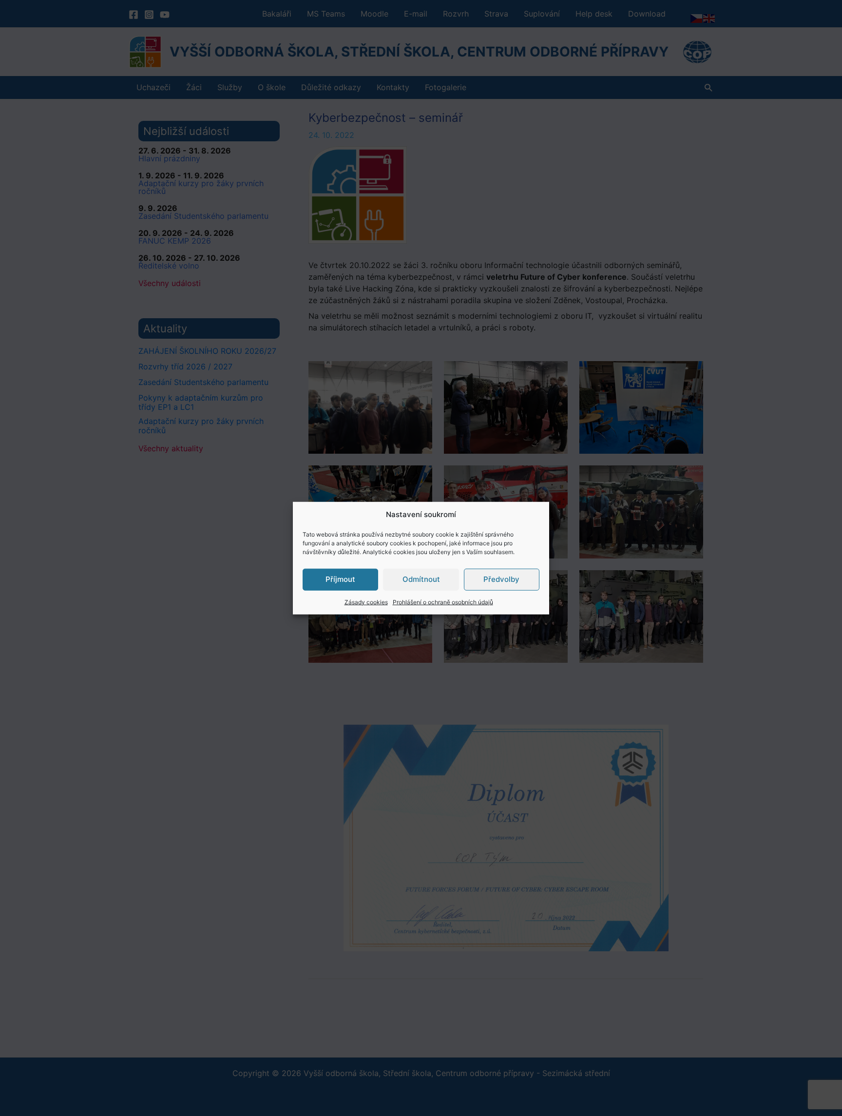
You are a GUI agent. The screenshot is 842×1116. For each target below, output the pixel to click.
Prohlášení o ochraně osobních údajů (443, 601)
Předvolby (501, 579)
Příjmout (340, 579)
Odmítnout (421, 579)
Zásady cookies (366, 601)
